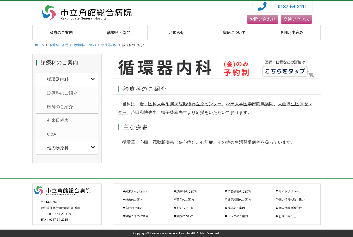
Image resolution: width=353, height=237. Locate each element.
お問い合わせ (263, 19)
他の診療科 (58, 147)
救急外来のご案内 (136, 216)
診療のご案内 (61, 32)
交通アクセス (296, 19)
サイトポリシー (289, 191)
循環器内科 (58, 79)
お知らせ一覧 (185, 208)
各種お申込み (291, 32)
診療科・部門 (118, 32)
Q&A (51, 134)
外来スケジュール (136, 191)
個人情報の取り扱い (292, 199)
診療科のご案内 (186, 191)
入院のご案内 (134, 208)
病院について (234, 32)
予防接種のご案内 (239, 191)
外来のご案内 (134, 199)
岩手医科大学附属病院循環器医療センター (181, 103)
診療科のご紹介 (62, 93)
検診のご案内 (236, 208)
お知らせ (176, 32)
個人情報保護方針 (290, 208)
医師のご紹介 (60, 106)
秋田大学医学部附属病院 (250, 103)
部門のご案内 (185, 199)
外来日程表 (58, 120)
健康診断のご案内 (239, 199)
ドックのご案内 (238, 216)
